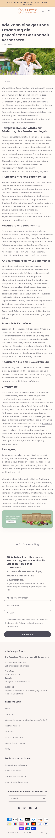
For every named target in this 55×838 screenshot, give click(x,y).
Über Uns (9, 731)
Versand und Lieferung (16, 765)
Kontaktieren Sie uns (15, 743)
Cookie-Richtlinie (13, 770)
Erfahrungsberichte (14, 737)
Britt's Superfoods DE (23, 833)
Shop (7, 708)
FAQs (7, 749)
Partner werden (12, 726)
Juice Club (10, 714)
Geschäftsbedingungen (16, 782)
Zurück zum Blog (29, 544)
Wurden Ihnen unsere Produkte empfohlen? (26, 720)
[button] (5, 11)
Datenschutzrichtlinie (15, 776)
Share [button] (7, 81)
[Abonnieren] (44, 799)
